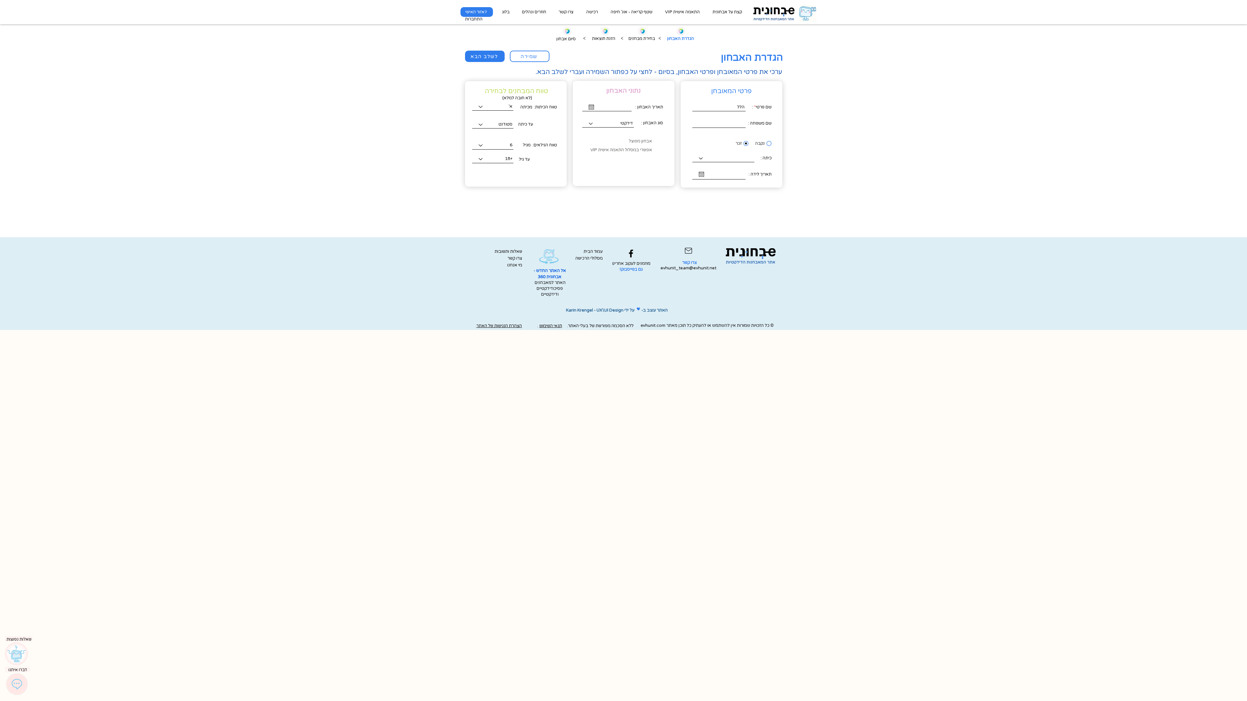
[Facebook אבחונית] (631, 253)
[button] (727, 12)
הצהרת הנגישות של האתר (499, 325)
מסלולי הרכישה (590, 258)
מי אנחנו (514, 265)
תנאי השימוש (550, 325)
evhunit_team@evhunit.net (688, 268)
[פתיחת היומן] (591, 107)
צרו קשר (515, 258)
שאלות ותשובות (508, 251)
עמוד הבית (593, 251)
